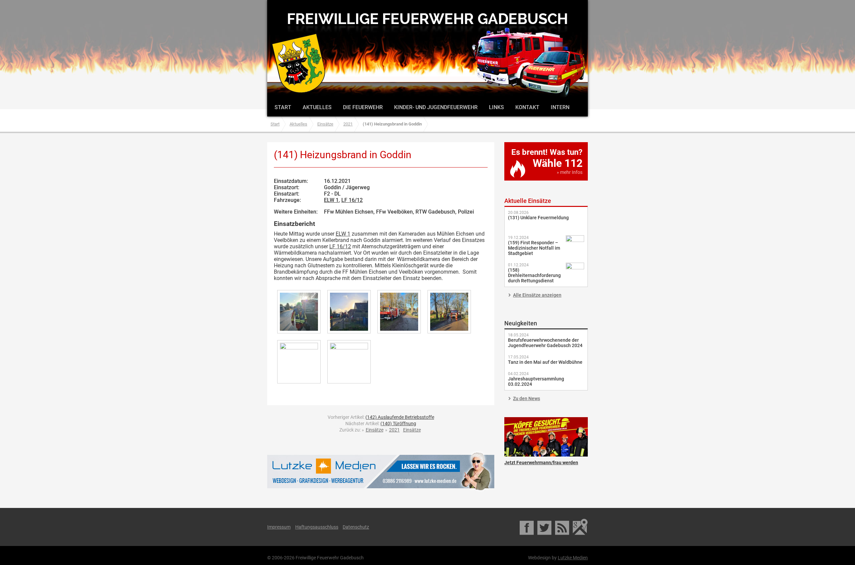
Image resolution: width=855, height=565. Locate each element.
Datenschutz (356, 527)
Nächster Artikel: (380, 423)
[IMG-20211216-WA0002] (299, 311)
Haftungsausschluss (316, 527)
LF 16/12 (352, 200)
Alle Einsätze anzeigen (537, 295)
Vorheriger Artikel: (381, 417)
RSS (562, 527)
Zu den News (526, 398)
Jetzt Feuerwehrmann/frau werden (546, 437)
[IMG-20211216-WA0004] (399, 311)
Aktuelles (317, 107)
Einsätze (325, 123)
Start (283, 107)
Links (496, 107)
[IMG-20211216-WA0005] (449, 311)
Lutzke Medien (380, 471)
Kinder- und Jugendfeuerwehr (436, 107)
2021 (348, 123)
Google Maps (580, 527)
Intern (560, 107)
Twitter (544, 527)
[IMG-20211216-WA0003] (349, 311)
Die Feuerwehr (363, 107)
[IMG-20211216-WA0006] (299, 361)
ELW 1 (331, 200)
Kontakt (527, 107)
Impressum (279, 527)
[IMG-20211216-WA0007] (349, 361)
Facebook (527, 527)
